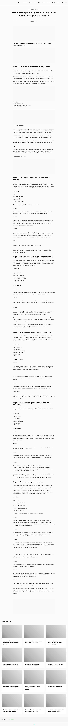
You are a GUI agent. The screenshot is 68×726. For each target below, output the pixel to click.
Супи (43, 2)
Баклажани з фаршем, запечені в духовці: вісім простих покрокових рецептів (10, 642)
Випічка (19, 2)
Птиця (35, 2)
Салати (58, 2)
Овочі (53, 2)
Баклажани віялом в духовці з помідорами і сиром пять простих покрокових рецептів (55, 642)
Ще (62, 2)
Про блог (12, 719)
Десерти (25, 2)
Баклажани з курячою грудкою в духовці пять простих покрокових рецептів (32, 688)
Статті (34, 724)
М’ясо (30, 2)
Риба (39, 2)
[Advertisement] (34, 33)
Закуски (48, 2)
